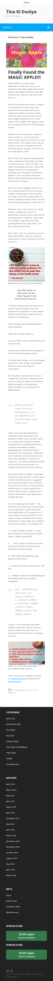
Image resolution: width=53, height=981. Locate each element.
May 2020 (10, 864)
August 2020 (11, 858)
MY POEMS (10, 730)
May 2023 (10, 795)
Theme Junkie (11, 977)
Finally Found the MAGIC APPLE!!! (26, 74)
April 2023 (10, 801)
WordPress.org (12, 912)
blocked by (26, 936)
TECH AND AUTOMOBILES (17, 747)
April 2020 (10, 870)
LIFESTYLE (12, 693)
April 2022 (10, 813)
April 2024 (10, 784)
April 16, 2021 (31, 690)
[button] (26, 2)
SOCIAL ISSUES (12, 741)
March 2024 (11, 790)
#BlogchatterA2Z (18, 678)
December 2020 (13, 841)
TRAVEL (9, 758)
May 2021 (10, 824)
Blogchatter (16, 681)
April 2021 (10, 830)
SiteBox (28, 974)
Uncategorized (12, 764)
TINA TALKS (11, 753)
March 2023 (11, 807)
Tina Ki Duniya (18, 974)
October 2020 (12, 853)
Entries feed (11, 901)
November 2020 (13, 847)
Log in (8, 895)
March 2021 (11, 835)
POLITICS (10, 736)
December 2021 (13, 818)
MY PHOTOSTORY (13, 724)
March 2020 (11, 875)
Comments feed (13, 907)
